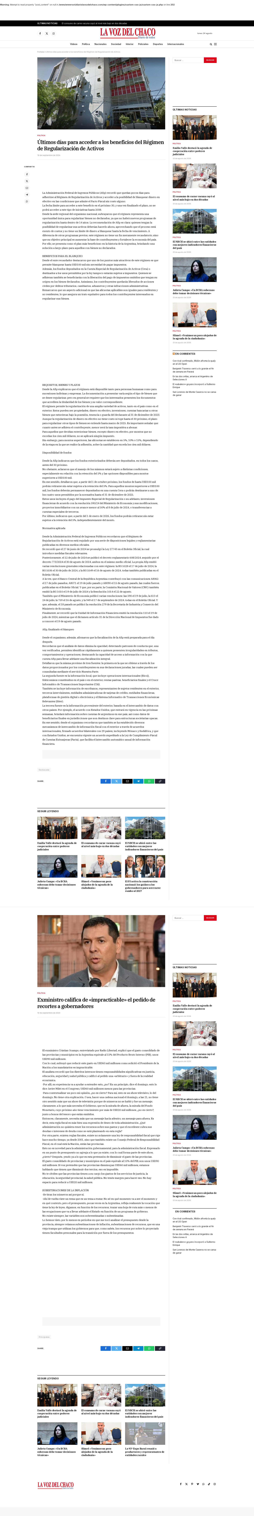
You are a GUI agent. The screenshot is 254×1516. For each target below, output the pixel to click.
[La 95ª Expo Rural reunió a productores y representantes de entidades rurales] (145, 1433)
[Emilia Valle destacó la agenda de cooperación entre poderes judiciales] (57, 828)
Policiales (143, 44)
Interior (129, 44)
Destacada (44, 770)
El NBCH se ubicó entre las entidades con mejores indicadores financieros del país (144, 846)
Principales (44, 1337)
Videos (73, 44)
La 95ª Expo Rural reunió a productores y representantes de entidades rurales (144, 1452)
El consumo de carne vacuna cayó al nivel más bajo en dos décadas (94, 23)
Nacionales (100, 44)
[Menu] (215, 44)
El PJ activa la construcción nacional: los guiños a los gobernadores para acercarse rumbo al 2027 (143, 886)
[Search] (211, 44)
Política (86, 44)
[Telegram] (27, 194)
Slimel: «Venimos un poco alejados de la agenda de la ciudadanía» (97, 884)
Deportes (158, 44)
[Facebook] (27, 174)
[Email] (27, 188)
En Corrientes (185, 353)
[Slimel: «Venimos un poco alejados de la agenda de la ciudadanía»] (101, 866)
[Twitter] (27, 181)
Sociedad (116, 44)
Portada (40, 52)
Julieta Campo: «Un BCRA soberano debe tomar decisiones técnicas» (56, 884)
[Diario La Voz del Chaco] (128, 33)
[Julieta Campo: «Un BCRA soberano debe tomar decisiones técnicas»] (57, 866)
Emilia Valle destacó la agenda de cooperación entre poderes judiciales (57, 846)
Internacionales (175, 44)
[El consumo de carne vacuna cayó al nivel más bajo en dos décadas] (101, 828)
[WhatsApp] (27, 201)
